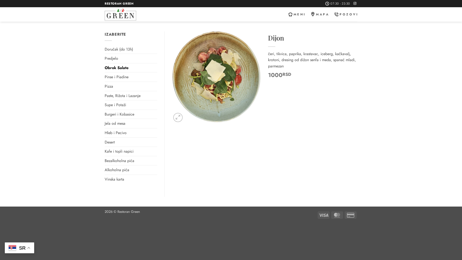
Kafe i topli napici (119, 151)
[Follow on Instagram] (354, 3)
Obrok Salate (116, 68)
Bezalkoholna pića (119, 160)
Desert (110, 142)
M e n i (299, 14)
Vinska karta (114, 179)
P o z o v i (348, 14)
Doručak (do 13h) (119, 49)
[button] (178, 117)
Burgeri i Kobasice (119, 114)
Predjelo (111, 58)
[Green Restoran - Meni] (130, 14)
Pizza (109, 86)
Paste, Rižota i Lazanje (123, 95)
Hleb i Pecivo (116, 133)
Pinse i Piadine (116, 77)
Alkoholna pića (117, 170)
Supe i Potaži (115, 105)
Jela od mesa (115, 123)
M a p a (322, 14)
